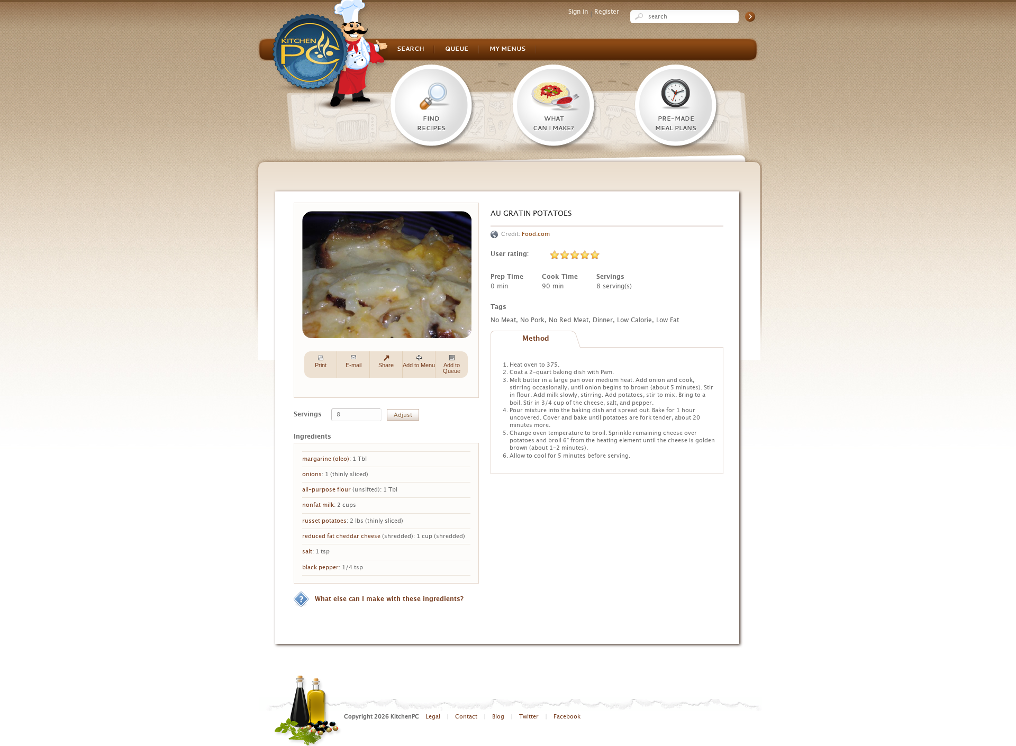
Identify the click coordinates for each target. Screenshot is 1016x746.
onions (312, 474)
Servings (308, 414)
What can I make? (553, 124)
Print (320, 365)
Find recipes (431, 124)
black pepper (320, 567)
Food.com (536, 234)
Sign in (578, 11)
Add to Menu (419, 365)
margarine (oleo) (325, 459)
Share (386, 365)
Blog (498, 717)
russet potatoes (324, 521)
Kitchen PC (330, 54)
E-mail (353, 365)
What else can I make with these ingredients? (389, 599)
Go (750, 17)
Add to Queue (451, 368)
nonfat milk (318, 505)
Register (606, 11)
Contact (466, 717)
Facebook (567, 717)
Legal (432, 717)
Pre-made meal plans (675, 124)
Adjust (403, 415)
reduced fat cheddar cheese (341, 536)
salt (307, 551)
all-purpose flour (326, 490)
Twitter (529, 717)
